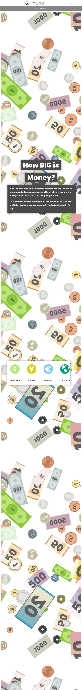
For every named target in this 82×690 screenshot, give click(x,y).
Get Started (40, 9)
